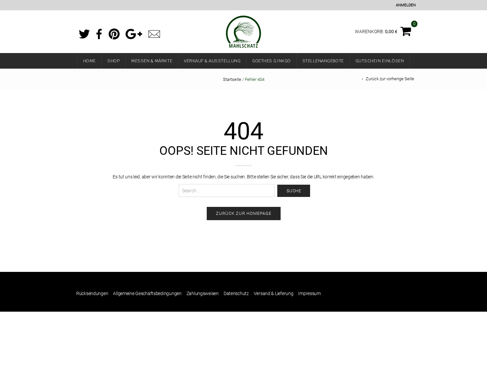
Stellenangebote (323, 61)
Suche (294, 190)
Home (89, 61)
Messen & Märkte (151, 61)
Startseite (232, 79)
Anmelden (406, 5)
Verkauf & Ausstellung (212, 61)
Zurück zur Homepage (243, 213)
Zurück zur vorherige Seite (390, 78)
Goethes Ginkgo (271, 61)
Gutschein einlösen (379, 61)
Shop (113, 61)
